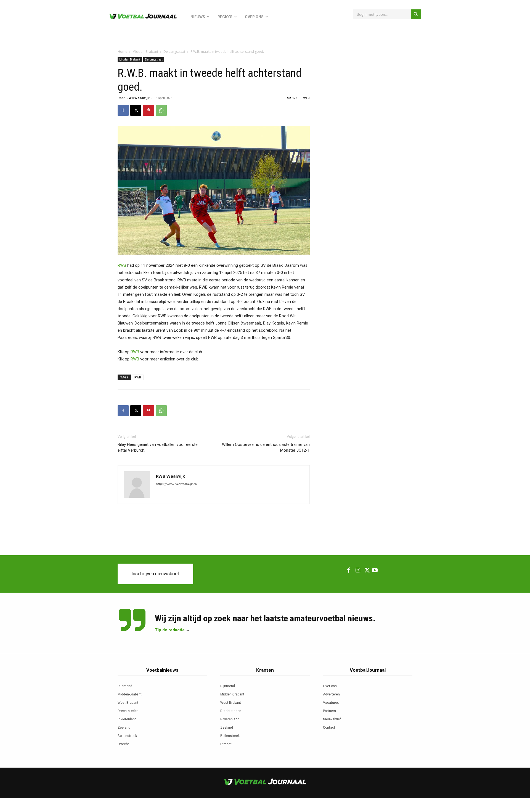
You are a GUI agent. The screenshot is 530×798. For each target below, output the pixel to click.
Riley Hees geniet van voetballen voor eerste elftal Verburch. (158, 447)
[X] (135, 110)
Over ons (330, 686)
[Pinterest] (148, 110)
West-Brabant (128, 703)
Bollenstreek (127, 736)
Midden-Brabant (145, 51)
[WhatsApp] (161, 110)
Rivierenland (127, 719)
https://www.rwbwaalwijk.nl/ (176, 484)
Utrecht (123, 744)
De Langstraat (174, 51)
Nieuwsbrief (332, 719)
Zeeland (124, 727)
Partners (329, 711)
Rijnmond (125, 686)
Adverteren (331, 694)
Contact (329, 727)
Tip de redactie (170, 629)
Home (122, 51)
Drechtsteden (128, 711)
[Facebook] (123, 110)
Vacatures (331, 703)
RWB (122, 265)
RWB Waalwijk (138, 98)
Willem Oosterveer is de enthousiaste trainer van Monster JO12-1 (266, 447)
